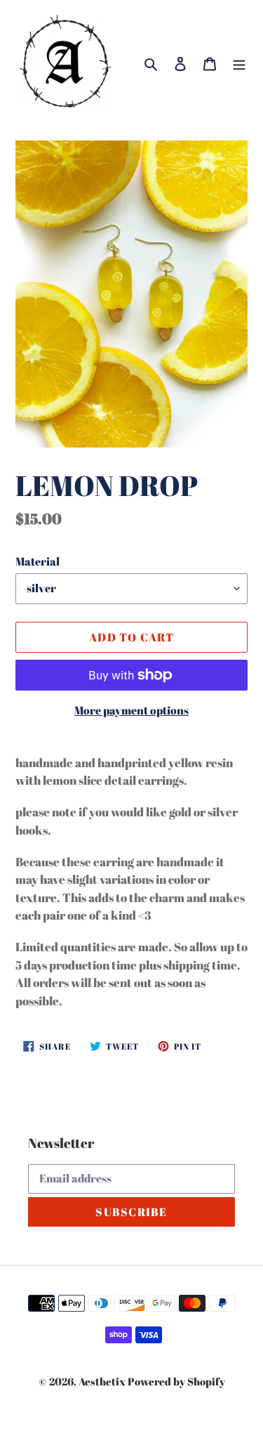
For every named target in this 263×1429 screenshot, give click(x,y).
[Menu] (239, 62)
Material (37, 561)
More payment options (131, 710)
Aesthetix (102, 1381)
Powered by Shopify (176, 1381)
